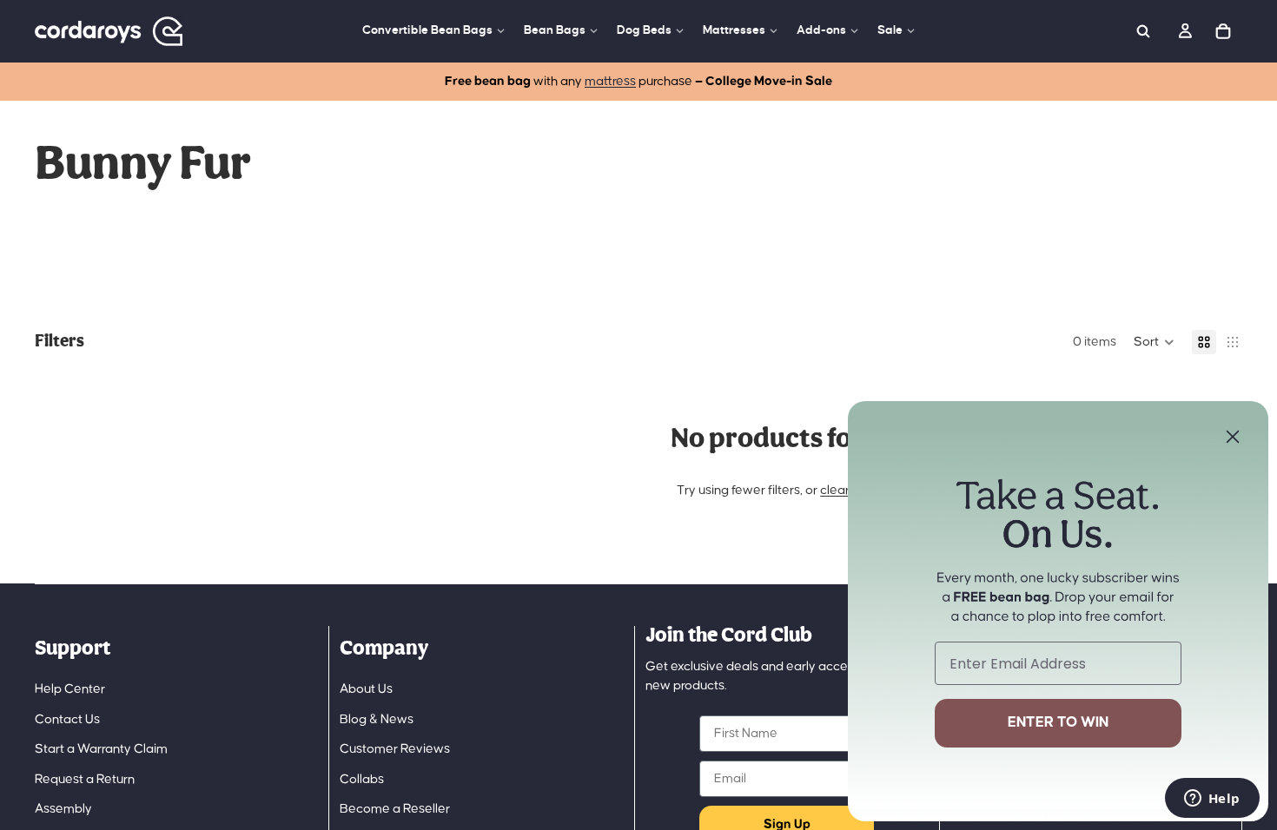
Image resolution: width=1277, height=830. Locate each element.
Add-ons (821, 29)
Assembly (63, 808)
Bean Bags (555, 29)
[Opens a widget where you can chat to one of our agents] (1212, 799)
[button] (1154, 342)
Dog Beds (644, 29)
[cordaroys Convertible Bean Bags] (108, 31)
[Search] (1143, 31)
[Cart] (1223, 31)
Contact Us (67, 719)
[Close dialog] (1233, 437)
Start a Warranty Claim (101, 748)
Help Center (70, 688)
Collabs (362, 779)
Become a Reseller (395, 808)
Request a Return (85, 779)
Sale (890, 29)
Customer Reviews (395, 748)
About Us (366, 688)
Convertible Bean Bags (427, 29)
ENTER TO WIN (1058, 722)
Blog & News (377, 719)
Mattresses (734, 29)
